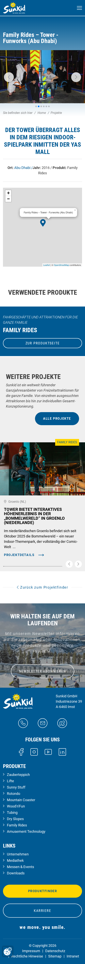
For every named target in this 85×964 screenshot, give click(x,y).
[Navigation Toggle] (79, 8)
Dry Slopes (15, 819)
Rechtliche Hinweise (27, 956)
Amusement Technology (26, 831)
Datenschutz (55, 951)
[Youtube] (48, 751)
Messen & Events (20, 867)
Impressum (31, 951)
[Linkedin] (62, 751)
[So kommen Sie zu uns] (62, 723)
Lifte (10, 781)
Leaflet (46, 264)
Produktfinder (42, 891)
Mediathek (15, 860)
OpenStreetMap (61, 264)
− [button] (8, 198)
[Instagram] (34, 751)
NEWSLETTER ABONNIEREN (42, 671)
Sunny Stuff (16, 787)
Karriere (42, 911)
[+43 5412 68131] (23, 723)
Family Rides (17, 825)
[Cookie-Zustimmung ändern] (7, 951)
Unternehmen (18, 854)
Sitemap (54, 956)
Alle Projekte (57, 418)
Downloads (16, 873)
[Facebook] (21, 751)
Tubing (12, 812)
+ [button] (8, 192)
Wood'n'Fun (16, 806)
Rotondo (13, 793)
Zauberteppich (18, 775)
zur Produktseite (43, 343)
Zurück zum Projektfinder (43, 587)
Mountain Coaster (21, 800)
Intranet (73, 956)
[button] (9, 77)
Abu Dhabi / (23, 168)
